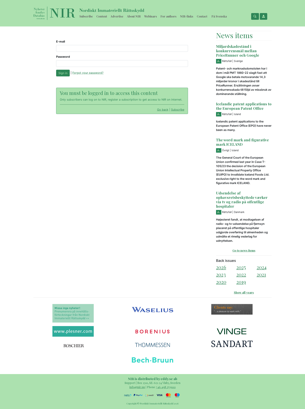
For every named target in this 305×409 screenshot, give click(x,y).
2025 (241, 267)
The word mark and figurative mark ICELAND (242, 142)
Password (63, 56)
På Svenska (219, 16)
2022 (241, 274)
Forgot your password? (87, 72)
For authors (168, 16)
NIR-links (186, 16)
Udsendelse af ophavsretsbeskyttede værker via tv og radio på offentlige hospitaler (242, 199)
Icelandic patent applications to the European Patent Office (243, 106)
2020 (221, 281)
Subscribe (86, 16)
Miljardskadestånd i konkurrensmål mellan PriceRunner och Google (237, 51)
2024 (262, 267)
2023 (221, 274)
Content (101, 16)
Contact (202, 16)
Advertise (116, 16)
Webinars (150, 16)
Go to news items (243, 250)
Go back (162, 109)
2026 (221, 267)
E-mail (60, 41)
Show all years (244, 292)
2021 (261, 274)
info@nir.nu (137, 387)
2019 (241, 281)
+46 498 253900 (166, 387)
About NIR (134, 16)
